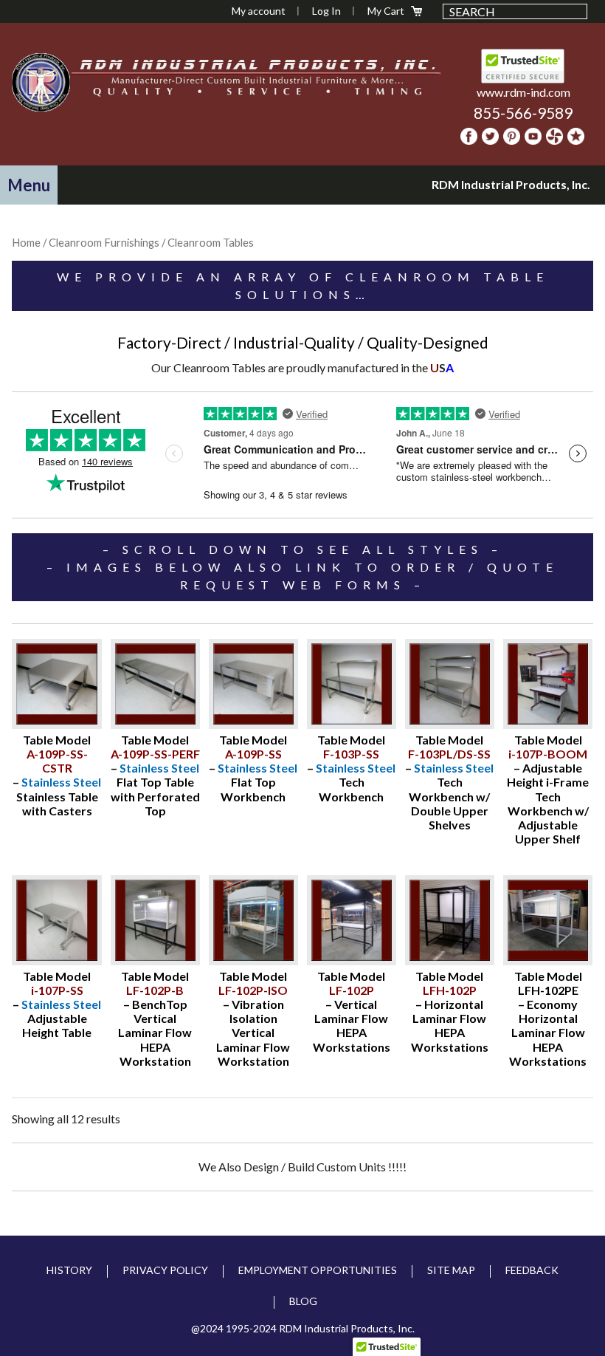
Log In (326, 10)
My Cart (385, 10)
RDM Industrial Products (41, 82)
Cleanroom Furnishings (104, 242)
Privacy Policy (165, 1270)
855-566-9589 (523, 112)
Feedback (532, 1270)
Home (26, 242)
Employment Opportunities (317, 1270)
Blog (303, 1301)
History (69, 1270)
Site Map (451, 1270)
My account (259, 10)
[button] (29, 185)
